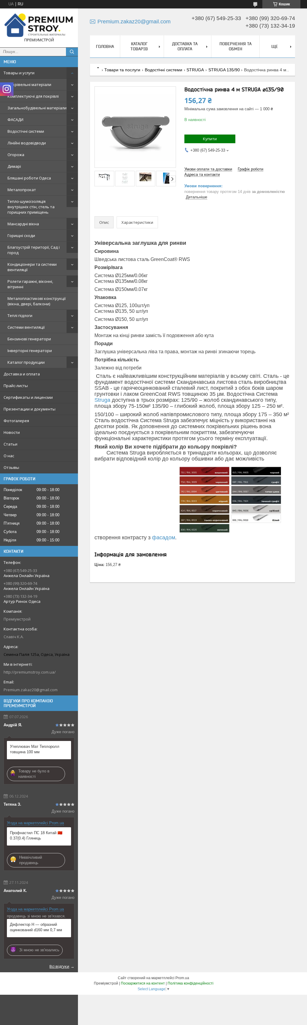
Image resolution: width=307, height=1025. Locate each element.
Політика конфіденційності (190, 983)
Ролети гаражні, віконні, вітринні (30, 284)
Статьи (10, 444)
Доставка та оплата (185, 46)
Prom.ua (182, 978)
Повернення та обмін (235, 46)
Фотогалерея (16, 420)
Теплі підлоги (19, 315)
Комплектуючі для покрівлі (33, 96)
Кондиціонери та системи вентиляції (32, 267)
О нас (9, 455)
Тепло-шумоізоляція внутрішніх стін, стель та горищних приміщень (31, 207)
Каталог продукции (26, 362)
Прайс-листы (16, 385)
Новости (12, 432)
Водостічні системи (25, 131)
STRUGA (195, 69)
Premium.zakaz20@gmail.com (31, 689)
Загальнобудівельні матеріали (37, 108)
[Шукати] (72, 51)
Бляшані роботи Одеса (29, 178)
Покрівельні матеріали (29, 84)
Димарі (14, 166)
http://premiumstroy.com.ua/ (30, 672)
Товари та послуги (122, 69)
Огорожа (15, 154)
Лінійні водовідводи (26, 143)
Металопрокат (21, 189)
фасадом (163, 538)
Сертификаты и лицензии (28, 397)
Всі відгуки (59, 966)
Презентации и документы (29, 409)
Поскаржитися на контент (143, 983)
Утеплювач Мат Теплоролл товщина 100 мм (34, 749)
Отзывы (11, 467)
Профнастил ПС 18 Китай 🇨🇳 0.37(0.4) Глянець (36, 835)
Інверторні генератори (29, 350)
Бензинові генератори (29, 339)
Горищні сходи (21, 235)
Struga (102, 400)
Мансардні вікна (23, 224)
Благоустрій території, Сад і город (33, 249)
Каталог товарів (139, 46)
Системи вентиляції (26, 327)
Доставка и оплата (22, 374)
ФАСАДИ (15, 119)
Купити (210, 138)
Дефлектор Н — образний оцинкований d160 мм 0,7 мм (36, 927)
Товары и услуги (19, 73)
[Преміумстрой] (38, 25)
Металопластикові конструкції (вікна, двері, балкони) (36, 301)
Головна (105, 46)
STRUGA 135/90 (224, 69)
